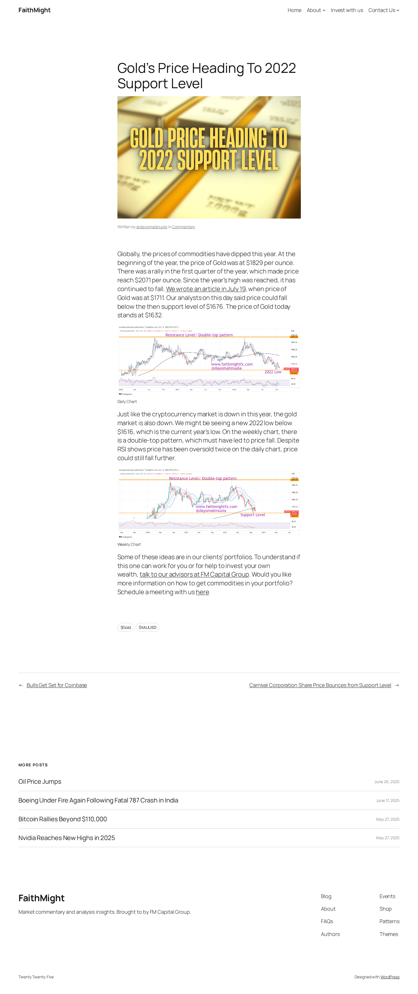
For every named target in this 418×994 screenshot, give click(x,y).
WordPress (390, 976)
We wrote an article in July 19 (206, 289)
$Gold (126, 627)
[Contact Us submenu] (398, 10)
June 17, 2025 (388, 800)
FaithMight (34, 10)
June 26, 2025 (387, 781)
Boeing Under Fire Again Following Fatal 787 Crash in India (98, 800)
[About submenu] (324, 10)
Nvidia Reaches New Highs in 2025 (66, 837)
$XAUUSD (147, 627)
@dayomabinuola (151, 226)
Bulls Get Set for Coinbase (57, 685)
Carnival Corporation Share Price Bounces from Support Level (320, 685)
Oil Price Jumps (39, 781)
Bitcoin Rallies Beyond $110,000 (62, 819)
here (202, 592)
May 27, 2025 (388, 819)
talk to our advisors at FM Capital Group (194, 574)
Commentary (183, 226)
